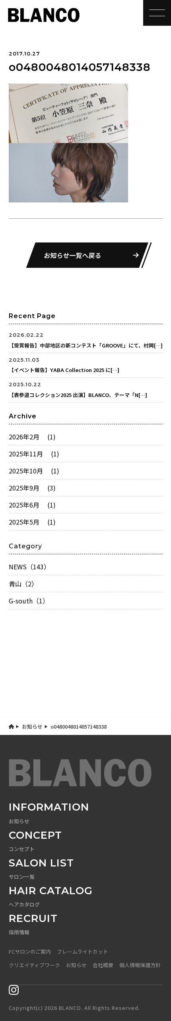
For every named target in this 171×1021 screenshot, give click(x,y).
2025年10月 (34, 470)
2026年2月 (32, 436)
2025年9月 (32, 487)
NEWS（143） (29, 566)
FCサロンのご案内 (30, 951)
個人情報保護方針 (140, 965)
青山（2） (23, 583)
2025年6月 (32, 505)
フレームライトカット (82, 951)
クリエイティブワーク (34, 965)
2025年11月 (34, 453)
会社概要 (103, 965)
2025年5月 (32, 522)
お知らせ (32, 726)
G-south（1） (29, 600)
